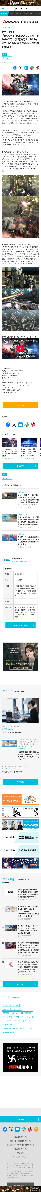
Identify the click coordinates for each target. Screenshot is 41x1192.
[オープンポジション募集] (20, 21)
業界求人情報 (28, 14)
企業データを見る (20, 625)
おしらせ (20, 1153)
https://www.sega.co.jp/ (19, 561)
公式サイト (20, 405)
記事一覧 (4, 14)
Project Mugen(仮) (28, 1017)
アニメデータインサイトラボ (12, 1009)
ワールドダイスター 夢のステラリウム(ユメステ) (18, 1028)
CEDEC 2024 (28, 1013)
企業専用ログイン (19, 1185)
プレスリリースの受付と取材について (20, 1145)
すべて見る (20, 466)
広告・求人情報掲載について (20, 1141)
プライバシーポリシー (20, 1157)
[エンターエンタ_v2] (20, 657)
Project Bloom (8, 1025)
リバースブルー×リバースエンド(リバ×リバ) (17, 1021)
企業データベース (15, 14)
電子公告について (20, 1149)
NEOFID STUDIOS (8, 1032)
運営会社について (20, 1137)
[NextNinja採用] (20, 1057)
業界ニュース (7, 27)
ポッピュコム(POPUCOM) (11, 1017)
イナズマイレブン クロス (10, 1005)
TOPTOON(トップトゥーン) (11, 1013)
